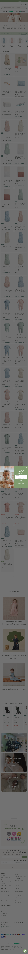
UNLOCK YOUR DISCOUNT (21, 478)
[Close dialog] (27, 467)
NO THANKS (21, 480)
